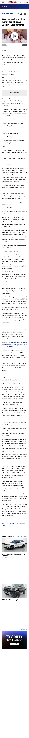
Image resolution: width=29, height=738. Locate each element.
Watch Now (24, 2)
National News (8, 13)
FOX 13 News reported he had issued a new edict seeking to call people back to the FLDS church (14, 344)
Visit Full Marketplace (22, 536)
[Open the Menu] (2, 2)
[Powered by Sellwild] (24, 629)
